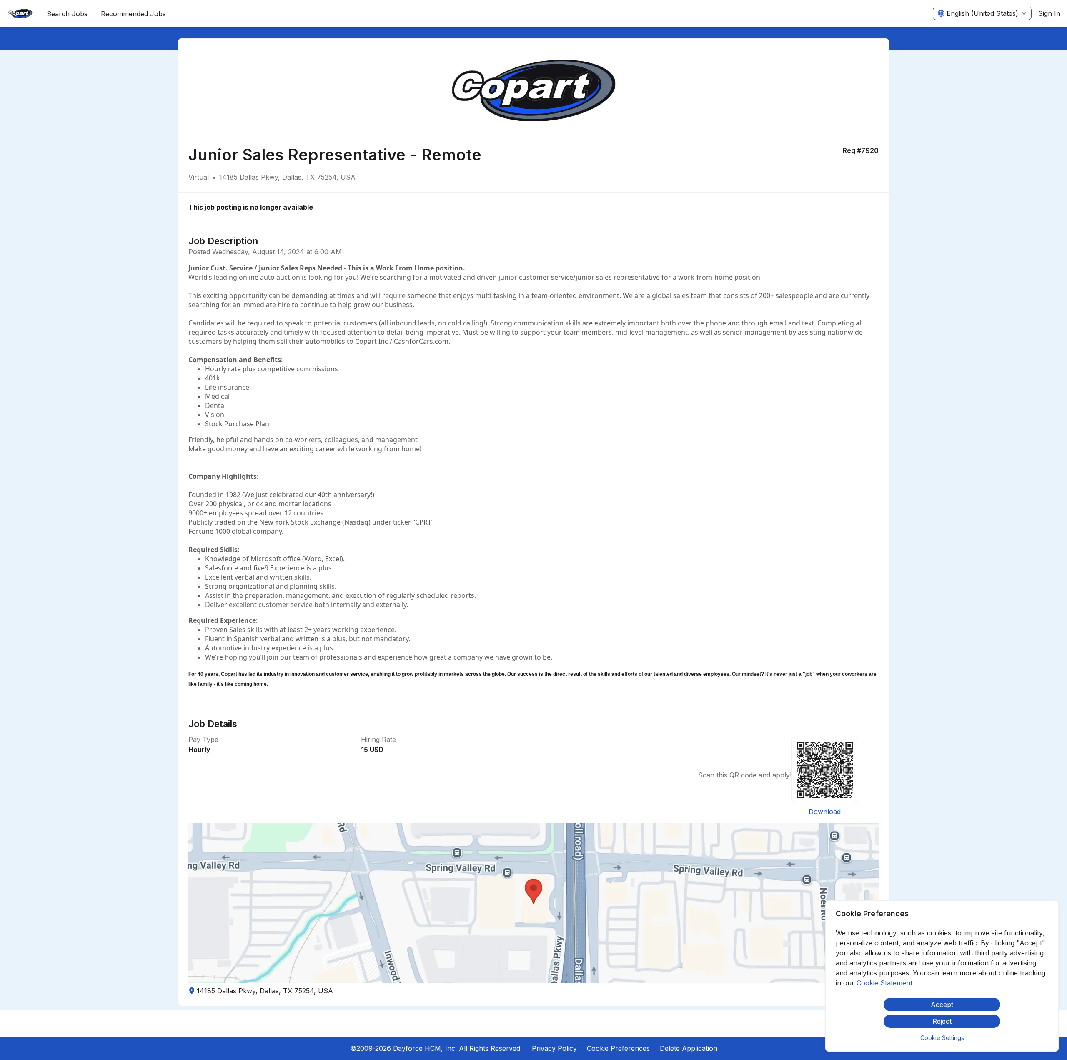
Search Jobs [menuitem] (67, 14)
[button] (533, 903)
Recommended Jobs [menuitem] (133, 14)
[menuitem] (20, 13)
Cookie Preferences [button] (618, 1048)
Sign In (1049, 13)
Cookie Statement (884, 983)
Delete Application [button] (688, 1048)
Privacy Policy (554, 1048)
